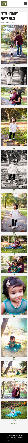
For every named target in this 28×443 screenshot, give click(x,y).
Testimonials (9, 437)
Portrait (2, 22)
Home (6, 435)
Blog (15, 437)
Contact (20, 437)
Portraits (21, 435)
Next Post (14, 427)
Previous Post (14, 423)
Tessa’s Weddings (13, 435)
